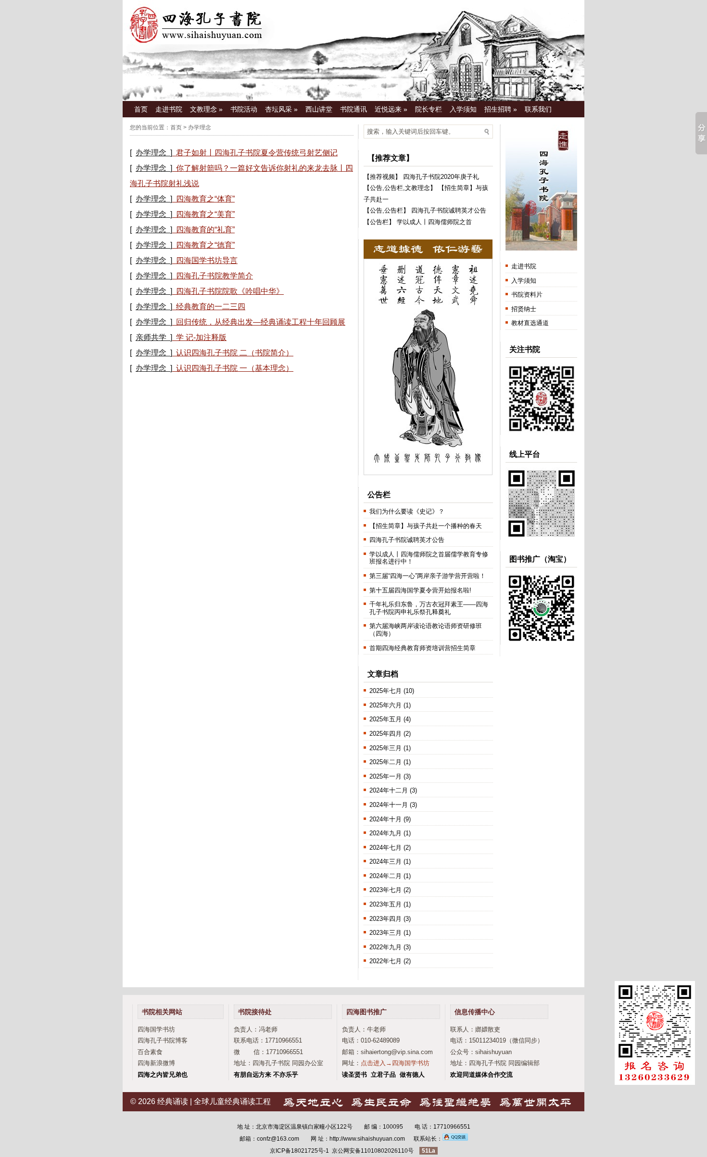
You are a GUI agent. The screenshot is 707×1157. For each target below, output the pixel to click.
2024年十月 (385, 819)
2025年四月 (385, 733)
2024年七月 (385, 847)
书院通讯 (353, 109)
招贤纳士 (523, 309)
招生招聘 (500, 109)
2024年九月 (385, 833)
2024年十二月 (388, 790)
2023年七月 (385, 889)
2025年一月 (385, 776)
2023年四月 (385, 918)
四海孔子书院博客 (163, 1040)
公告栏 (393, 187)
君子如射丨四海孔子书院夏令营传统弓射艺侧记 (257, 153)
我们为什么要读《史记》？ (406, 511)
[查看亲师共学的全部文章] (174, 337)
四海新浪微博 (156, 1063)
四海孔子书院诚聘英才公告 (448, 210)
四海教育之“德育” (205, 245)
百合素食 (150, 1052)
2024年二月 (385, 876)
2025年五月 (385, 719)
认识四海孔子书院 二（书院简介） (234, 353)
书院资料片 (527, 294)
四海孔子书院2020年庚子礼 (441, 176)
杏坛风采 (281, 109)
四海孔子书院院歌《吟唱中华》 (230, 291)
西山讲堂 (318, 109)
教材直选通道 (530, 323)
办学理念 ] (154, 153)
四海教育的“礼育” (205, 230)
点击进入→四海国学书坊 (395, 1063)
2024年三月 (385, 861)
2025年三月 (385, 748)
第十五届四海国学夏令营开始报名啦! (420, 590)
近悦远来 (391, 109)
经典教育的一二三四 (210, 306)
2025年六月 (385, 705)
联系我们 (538, 109)
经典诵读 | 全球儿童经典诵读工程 (214, 1101)
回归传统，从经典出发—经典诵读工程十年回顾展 (260, 322)
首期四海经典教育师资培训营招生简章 (422, 648)
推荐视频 (382, 176)
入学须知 (463, 109)
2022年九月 (385, 947)
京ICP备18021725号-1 (299, 1150)
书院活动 (243, 109)
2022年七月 (385, 961)
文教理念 (206, 109)
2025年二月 (385, 762)
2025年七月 (385, 690)
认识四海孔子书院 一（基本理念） (234, 368)
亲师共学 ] (154, 337)
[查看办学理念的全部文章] (174, 153)
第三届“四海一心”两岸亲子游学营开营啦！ (427, 575)
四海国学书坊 (156, 1029)
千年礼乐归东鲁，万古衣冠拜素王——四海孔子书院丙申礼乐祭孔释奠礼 (428, 608)
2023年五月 (385, 904)
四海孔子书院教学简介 (214, 276)
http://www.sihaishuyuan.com (367, 1138)
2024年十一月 (388, 804)
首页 (141, 109)
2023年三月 (385, 932)
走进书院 (168, 109)
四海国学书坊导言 (207, 260)
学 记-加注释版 (201, 337)
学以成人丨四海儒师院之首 (434, 222)
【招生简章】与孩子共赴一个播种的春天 (425, 525)
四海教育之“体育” (205, 199)
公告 (376, 187)
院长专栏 (428, 109)
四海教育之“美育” (205, 214)
